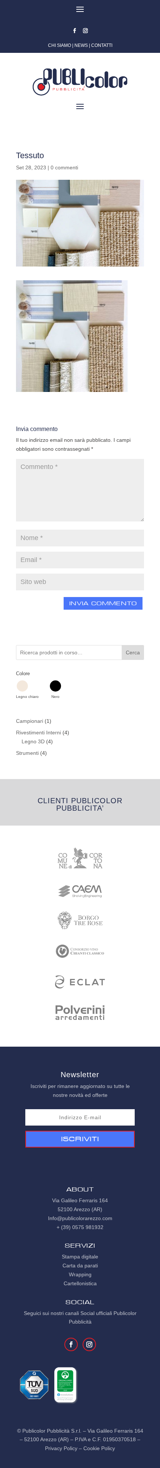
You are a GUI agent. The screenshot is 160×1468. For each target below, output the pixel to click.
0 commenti (64, 167)
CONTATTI (101, 45)
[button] (27, 689)
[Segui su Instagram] (85, 31)
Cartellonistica (80, 1283)
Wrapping (80, 1274)
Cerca (133, 652)
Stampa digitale (80, 1257)
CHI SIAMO (59, 45)
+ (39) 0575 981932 (80, 1227)
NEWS (81, 45)
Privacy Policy (61, 1448)
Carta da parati (80, 1265)
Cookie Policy (99, 1448)
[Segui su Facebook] (75, 31)
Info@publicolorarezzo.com (80, 1218)
